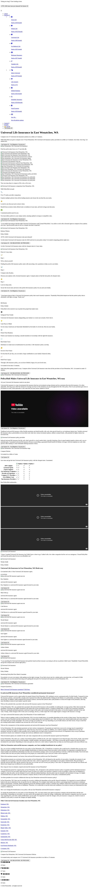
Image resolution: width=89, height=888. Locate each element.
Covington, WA (5, 848)
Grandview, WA (5, 833)
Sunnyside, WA (5, 822)
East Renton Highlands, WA (8, 845)
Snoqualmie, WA (5, 819)
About (6, 13)
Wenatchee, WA (5, 807)
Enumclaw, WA (5, 825)
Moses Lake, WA (5, 813)
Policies (6, 15)
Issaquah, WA (4, 831)
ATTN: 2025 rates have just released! (13, 6)
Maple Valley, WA (6, 828)
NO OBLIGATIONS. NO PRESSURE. (19, 243)
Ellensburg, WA (5, 810)
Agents (6, 123)
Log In (7, 126)
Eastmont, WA (5, 804)
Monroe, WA (4, 842)
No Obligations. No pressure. (17, 144)
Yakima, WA (4, 816)
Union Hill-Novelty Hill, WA (9, 839)
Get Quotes (8, 128)
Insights (6, 125)
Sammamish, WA (5, 836)
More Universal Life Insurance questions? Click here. (15, 689)
